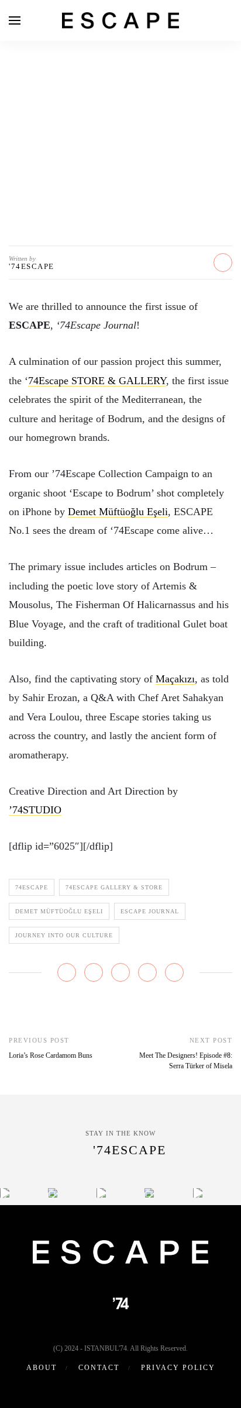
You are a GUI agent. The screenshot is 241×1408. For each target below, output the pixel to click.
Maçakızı (175, 679)
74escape (31, 887)
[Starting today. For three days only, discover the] (4, 1193)
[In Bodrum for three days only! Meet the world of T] (149, 1193)
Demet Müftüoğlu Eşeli (118, 511)
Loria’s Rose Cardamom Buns (50, 1055)
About (41, 1368)
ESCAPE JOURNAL (120, 96)
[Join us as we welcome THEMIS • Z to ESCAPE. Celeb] (197, 1193)
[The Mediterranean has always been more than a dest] (52, 1193)
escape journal (149, 911)
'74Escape (31, 266)
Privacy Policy (178, 1368)
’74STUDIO (35, 810)
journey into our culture (64, 935)
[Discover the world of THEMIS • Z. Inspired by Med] (101, 1193)
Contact (98, 1368)
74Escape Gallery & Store (114, 887)
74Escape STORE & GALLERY (97, 380)
